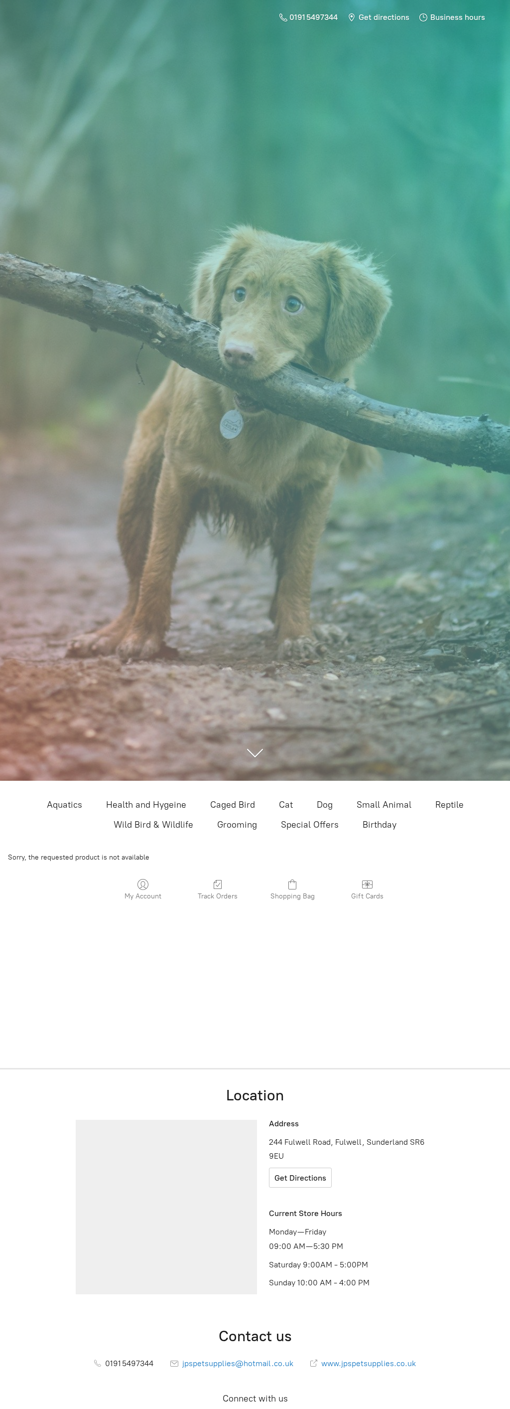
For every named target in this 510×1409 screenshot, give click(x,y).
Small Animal (384, 804)
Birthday (379, 824)
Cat (286, 804)
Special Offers (310, 824)
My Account (143, 896)
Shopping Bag (292, 896)
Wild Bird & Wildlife (153, 824)
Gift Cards (367, 896)
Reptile (449, 804)
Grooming (237, 824)
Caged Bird (232, 804)
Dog (325, 804)
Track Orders (218, 896)
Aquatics (64, 804)
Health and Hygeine (146, 804)
